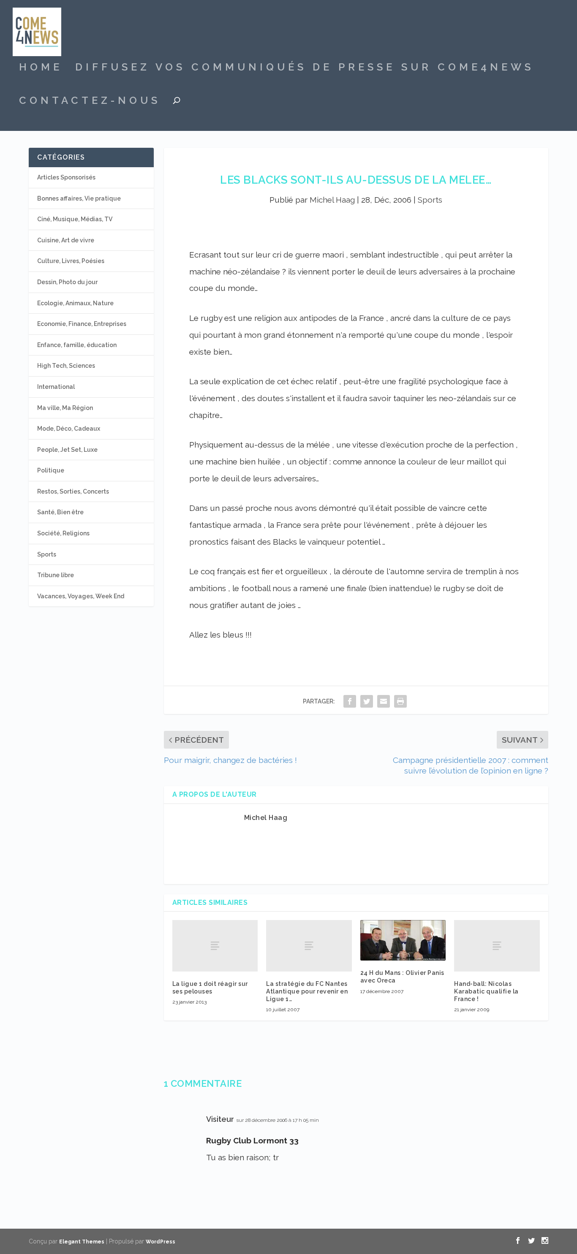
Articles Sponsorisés (66, 177)
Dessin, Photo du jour (67, 282)
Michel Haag (332, 199)
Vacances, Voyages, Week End (80, 596)
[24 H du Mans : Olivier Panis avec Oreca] (403, 940)
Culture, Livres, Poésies (70, 261)
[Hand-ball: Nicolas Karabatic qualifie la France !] (497, 945)
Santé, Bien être (60, 512)
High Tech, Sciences (66, 365)
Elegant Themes (81, 1242)
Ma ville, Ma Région (65, 407)
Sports (430, 199)
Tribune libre (55, 575)
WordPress (160, 1242)
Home (41, 68)
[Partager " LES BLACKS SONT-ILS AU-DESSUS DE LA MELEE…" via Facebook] (349, 701)
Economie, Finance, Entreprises (81, 323)
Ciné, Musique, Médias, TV (74, 219)
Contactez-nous (90, 101)
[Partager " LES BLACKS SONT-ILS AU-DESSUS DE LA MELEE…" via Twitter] (366, 701)
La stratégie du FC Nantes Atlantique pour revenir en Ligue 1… (307, 991)
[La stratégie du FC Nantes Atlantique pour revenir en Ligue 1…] (309, 945)
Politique (50, 470)
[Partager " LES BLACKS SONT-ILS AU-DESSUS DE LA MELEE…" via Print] (400, 701)
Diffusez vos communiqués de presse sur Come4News (304, 68)
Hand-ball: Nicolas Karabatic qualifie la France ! (486, 991)
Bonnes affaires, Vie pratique (79, 198)
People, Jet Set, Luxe (67, 449)
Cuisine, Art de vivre (65, 240)
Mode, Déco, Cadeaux (68, 428)
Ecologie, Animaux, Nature (75, 303)
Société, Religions (63, 533)
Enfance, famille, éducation (77, 345)
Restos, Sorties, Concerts (73, 491)
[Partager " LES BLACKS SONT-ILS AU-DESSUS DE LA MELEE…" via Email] (383, 701)
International (56, 386)
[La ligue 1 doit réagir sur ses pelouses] (215, 945)
